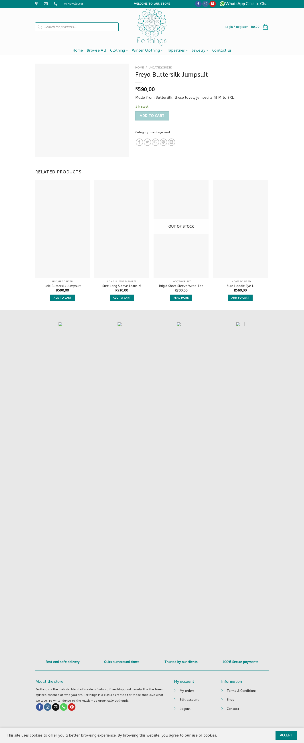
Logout (185, 709)
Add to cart (152, 116)
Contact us (221, 50)
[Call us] (63, 707)
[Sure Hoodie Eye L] (240, 229)
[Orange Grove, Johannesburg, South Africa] (37, 3)
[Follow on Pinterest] (212, 4)
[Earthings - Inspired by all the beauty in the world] (152, 27)
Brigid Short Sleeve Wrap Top (181, 286)
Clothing (117, 50)
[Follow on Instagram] (205, 4)
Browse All (96, 50)
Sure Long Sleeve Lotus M (121, 286)
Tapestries (176, 50)
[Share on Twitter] (147, 142)
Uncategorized (160, 67)
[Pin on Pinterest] (163, 142)
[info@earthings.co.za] (46, 3)
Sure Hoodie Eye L (240, 286)
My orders (187, 691)
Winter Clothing (146, 50)
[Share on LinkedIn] (171, 142)
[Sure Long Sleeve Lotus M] (121, 229)
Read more (181, 297)
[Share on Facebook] (139, 142)
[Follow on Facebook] (198, 4)
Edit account (189, 700)
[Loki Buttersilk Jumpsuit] (62, 229)
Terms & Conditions (241, 691)
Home (78, 50)
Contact (233, 709)
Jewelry (198, 50)
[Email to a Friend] (155, 142)
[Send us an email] (55, 707)
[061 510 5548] (56, 3)
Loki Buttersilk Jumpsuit (63, 286)
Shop (230, 700)
